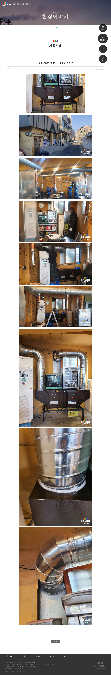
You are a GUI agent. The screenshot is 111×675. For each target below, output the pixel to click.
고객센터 (66, 656)
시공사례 (55, 28)
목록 (55, 642)
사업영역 (23, 656)
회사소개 (9, 656)
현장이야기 (52, 656)
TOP (103, 81)
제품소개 (37, 656)
